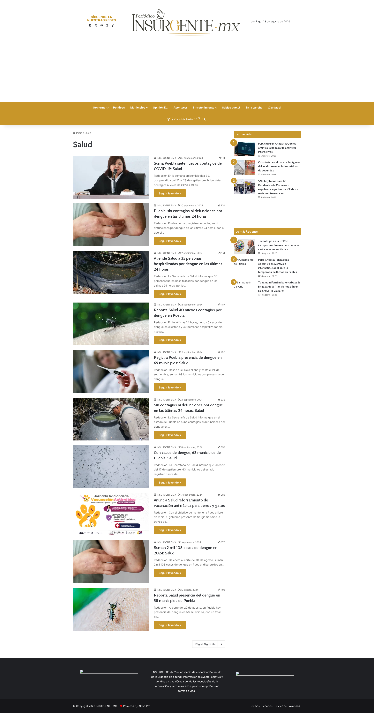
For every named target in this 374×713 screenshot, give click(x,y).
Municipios (137, 107)
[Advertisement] (187, 72)
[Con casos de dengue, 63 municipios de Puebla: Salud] (111, 466)
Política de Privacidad (287, 706)
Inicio (78, 132)
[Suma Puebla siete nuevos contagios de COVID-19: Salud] (111, 177)
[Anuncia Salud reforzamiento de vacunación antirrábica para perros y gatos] (111, 514)
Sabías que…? (231, 107)
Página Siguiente (205, 644)
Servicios (267, 706)
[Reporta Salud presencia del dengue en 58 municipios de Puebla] (111, 609)
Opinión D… (160, 107)
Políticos (119, 107)
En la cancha (254, 107)
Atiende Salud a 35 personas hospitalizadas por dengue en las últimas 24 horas (188, 264)
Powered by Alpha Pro (136, 706)
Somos (255, 706)
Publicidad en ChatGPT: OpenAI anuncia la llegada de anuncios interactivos (277, 148)
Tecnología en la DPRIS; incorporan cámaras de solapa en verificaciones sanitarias (279, 245)
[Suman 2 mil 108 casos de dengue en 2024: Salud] (111, 561)
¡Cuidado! (274, 107)
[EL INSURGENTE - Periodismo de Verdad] (186, 22)
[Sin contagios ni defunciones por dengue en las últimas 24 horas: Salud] (111, 419)
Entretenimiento (203, 107)
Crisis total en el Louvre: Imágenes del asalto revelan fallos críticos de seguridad (279, 166)
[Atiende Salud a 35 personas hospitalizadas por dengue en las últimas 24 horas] (111, 272)
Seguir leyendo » (170, 193)
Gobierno (99, 107)
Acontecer (180, 107)
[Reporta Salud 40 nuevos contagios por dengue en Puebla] (111, 324)
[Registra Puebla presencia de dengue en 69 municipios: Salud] (111, 371)
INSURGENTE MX (166, 157)
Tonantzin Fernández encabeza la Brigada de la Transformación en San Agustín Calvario (279, 286)
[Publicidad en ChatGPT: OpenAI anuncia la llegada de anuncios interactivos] (244, 149)
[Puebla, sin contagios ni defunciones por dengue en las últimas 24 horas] (111, 224)
